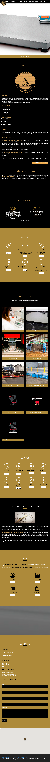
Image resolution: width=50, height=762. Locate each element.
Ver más (8, 253)
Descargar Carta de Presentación (41, 162)
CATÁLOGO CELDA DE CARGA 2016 (13, 440)
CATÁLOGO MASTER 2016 (13, 412)
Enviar (4, 720)
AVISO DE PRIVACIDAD (7, 757)
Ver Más (13, 581)
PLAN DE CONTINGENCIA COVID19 (20, 757)
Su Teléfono (4, 696)
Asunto (3, 701)
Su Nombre (4, 684)
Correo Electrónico (6, 690)
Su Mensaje (4, 707)
